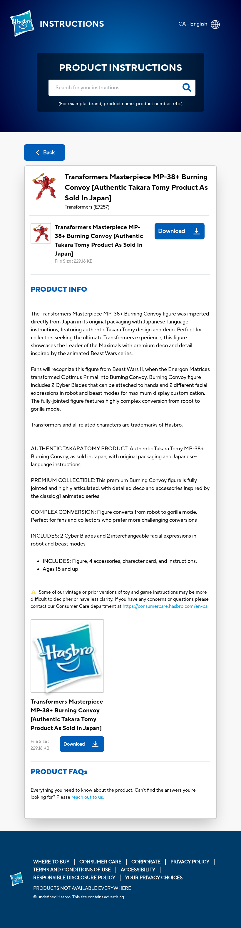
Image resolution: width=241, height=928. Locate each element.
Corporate (145, 862)
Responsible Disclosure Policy (74, 878)
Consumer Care (100, 862)
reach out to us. (87, 797)
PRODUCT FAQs (59, 771)
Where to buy (51, 862)
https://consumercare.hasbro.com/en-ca (165, 606)
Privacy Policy (189, 862)
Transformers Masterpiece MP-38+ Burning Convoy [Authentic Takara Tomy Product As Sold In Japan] (136, 187)
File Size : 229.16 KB (74, 261)
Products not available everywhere (82, 888)
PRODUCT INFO (59, 289)
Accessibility (138, 870)
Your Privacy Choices (154, 878)
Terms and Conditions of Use (72, 870)
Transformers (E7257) (87, 207)
